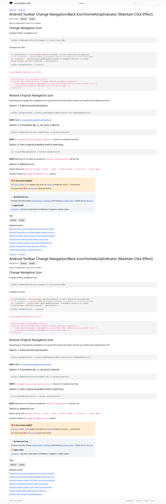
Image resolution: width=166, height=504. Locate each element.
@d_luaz (31, 188)
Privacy (146, 501)
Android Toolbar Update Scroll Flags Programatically (30, 243)
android (23, 19)
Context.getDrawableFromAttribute (35, 120)
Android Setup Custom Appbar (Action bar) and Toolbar (31, 229)
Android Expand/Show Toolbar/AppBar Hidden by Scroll (31, 232)
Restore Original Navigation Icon (31, 95)
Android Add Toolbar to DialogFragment (25, 250)
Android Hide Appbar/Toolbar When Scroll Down (29, 239)
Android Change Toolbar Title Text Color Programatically (32, 236)
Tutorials (81, 3)
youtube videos (68, 201)
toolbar (32, 19)
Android (22, 10)
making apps (37, 201)
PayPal (49, 184)
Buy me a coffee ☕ (19, 184)
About (152, 501)
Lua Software (18, 501)
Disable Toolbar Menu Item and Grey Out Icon (28, 246)
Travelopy (15, 209)
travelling (47, 201)
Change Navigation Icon (25, 28)
